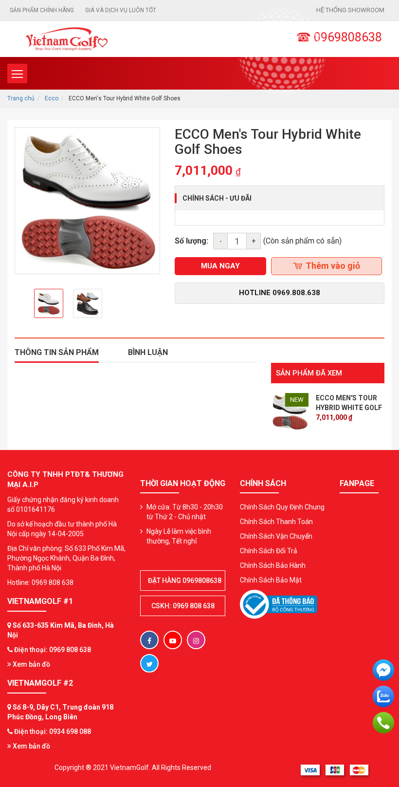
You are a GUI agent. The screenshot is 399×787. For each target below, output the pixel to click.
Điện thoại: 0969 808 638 (52, 650)
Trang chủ (21, 98)
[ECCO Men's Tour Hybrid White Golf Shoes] (290, 411)
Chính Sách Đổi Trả (268, 551)
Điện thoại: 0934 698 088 (52, 731)
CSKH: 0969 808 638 (183, 606)
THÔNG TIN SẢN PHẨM (57, 352)
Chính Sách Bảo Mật (271, 580)
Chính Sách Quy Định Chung (282, 507)
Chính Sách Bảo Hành (273, 565)
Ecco (51, 98)
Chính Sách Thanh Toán (276, 521)
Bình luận (148, 352)
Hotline (279, 292)
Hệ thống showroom (350, 10)
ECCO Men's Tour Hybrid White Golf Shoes (349, 407)
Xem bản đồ (30, 664)
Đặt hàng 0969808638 (184, 580)
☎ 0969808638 (339, 37)
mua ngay (220, 266)
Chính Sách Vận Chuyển (276, 536)
